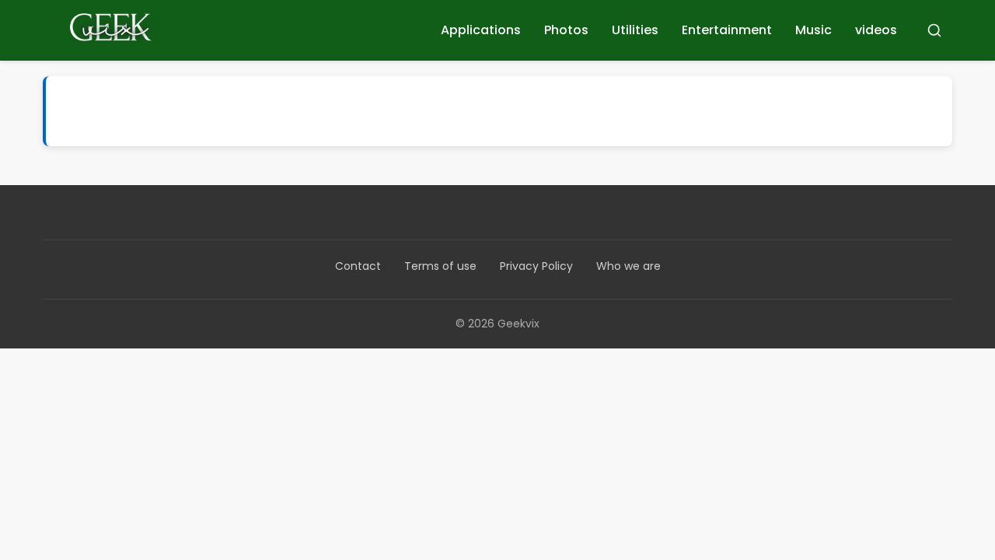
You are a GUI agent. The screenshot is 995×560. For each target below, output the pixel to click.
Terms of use (440, 266)
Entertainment (727, 30)
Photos (566, 30)
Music (813, 30)
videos (876, 30)
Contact (358, 266)
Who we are (628, 266)
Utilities (635, 30)
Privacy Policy (536, 266)
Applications (481, 30)
